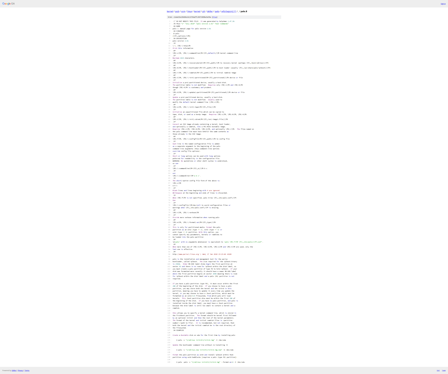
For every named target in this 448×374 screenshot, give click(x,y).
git (203, 11)
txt (438, 370)
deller (210, 11)
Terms (26, 370)
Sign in (443, 4)
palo (217, 11)
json (444, 370)
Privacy (20, 370)
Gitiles (14, 370)
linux (189, 11)
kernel (170, 11)
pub (177, 11)
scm (183, 11)
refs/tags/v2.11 (228, 11)
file (215, 17)
